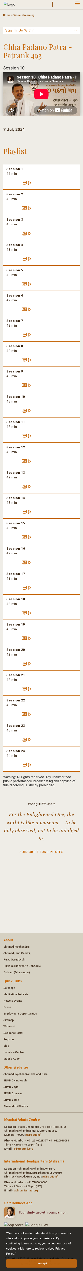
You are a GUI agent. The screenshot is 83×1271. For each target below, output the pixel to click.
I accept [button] (41, 1263)
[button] (17, 1254)
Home (6, 15)
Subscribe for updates (42, 852)
